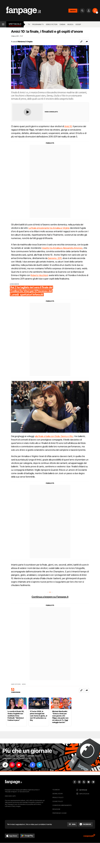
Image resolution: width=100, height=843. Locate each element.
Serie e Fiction (51, 24)
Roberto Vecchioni (39, 275)
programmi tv (38, 24)
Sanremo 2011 (54, 258)
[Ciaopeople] (89, 836)
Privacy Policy (57, 797)
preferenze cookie (59, 813)
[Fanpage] (13, 782)
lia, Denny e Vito (65, 436)
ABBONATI (73, 10)
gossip (78, 24)
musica (70, 24)
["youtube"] (19, 765)
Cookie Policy (57, 801)
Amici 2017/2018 (15, 684)
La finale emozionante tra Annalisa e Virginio (49, 228)
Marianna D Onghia (25, 41)
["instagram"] (12, 765)
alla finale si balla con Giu (46, 436)
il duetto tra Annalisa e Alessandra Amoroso (62, 248)
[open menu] (3, 24)
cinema (62, 24)
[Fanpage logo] (20, 10)
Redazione (56, 809)
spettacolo (15, 24)
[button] (87, 41)
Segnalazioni (57, 793)
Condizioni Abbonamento (62, 805)
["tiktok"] (5, 765)
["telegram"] (39, 765)
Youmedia (56, 790)
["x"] (26, 765)
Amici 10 (68, 126)
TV (29, 24)
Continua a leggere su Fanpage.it (50, 596)
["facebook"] (32, 765)
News (24, 684)
